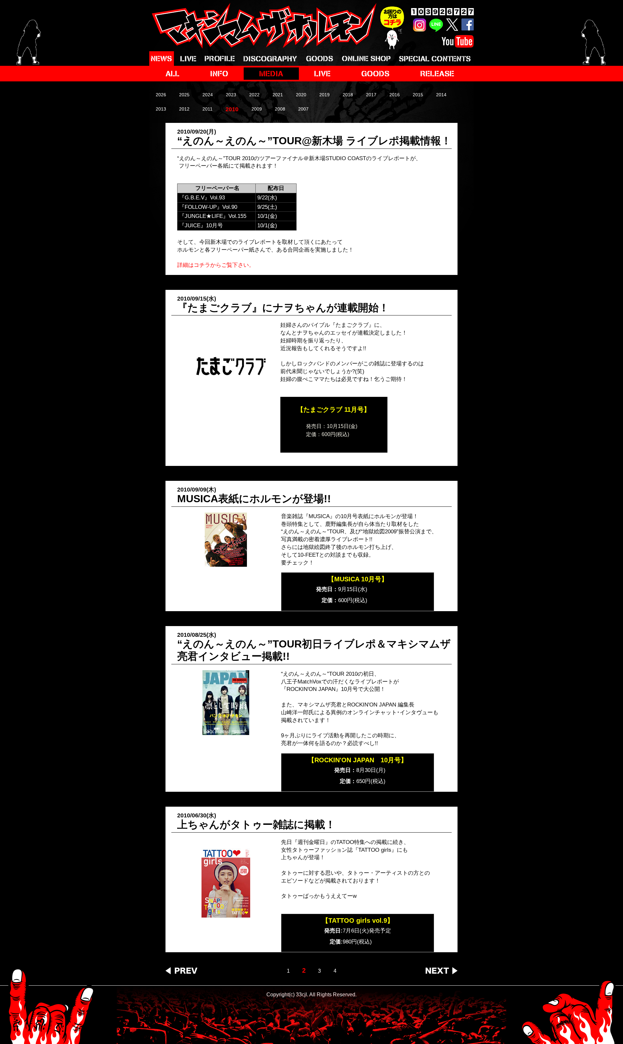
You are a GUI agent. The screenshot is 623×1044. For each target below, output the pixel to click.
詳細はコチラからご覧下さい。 (215, 265)
